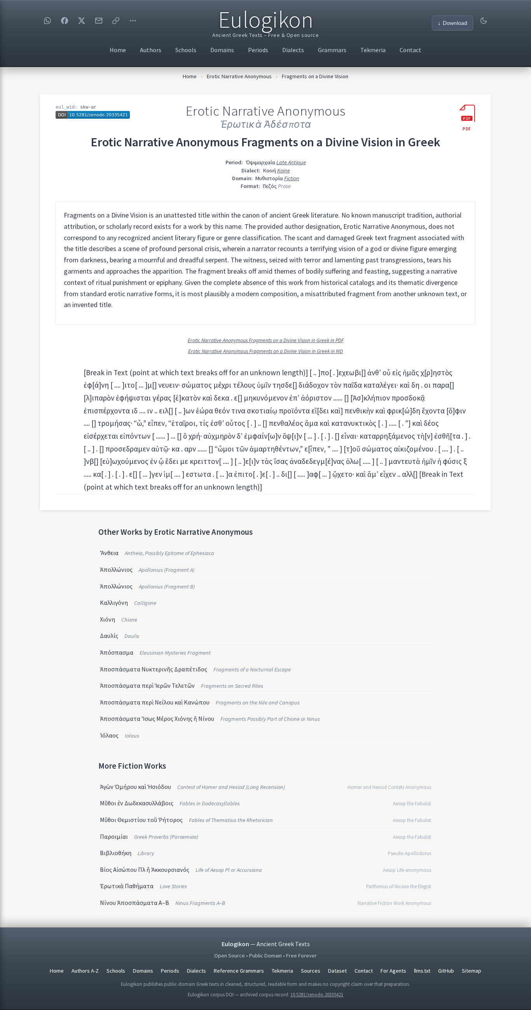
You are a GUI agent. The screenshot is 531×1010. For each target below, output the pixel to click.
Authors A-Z (85, 970)
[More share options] (133, 20)
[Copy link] (115, 20)
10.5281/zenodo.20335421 (316, 994)
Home (118, 50)
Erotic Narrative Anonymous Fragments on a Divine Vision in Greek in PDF (266, 340)
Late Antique (291, 162)
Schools (185, 50)
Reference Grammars (239, 970)
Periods (258, 50)
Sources (310, 970)
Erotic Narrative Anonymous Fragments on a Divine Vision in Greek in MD (265, 351)
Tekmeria (373, 50)
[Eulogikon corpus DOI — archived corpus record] (93, 115)
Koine (283, 170)
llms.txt (422, 970)
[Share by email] (98, 20)
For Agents (393, 970)
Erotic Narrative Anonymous (239, 76)
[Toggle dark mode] (483, 20)
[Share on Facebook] (64, 20)
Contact (410, 50)
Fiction (291, 178)
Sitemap (471, 970)
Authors (150, 50)
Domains (222, 50)
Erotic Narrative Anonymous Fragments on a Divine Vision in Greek (265, 142)
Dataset (337, 970)
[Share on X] (81, 20)
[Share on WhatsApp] (47, 20)
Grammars (332, 50)
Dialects (293, 50)
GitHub (446, 970)
